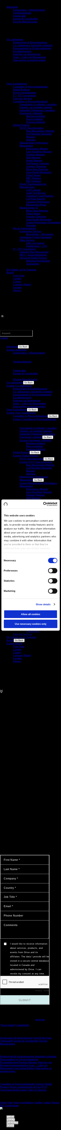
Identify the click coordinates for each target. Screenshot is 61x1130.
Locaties (17, 287)
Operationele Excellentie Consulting (38, 104)
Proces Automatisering (24, 92)
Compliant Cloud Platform (39, 195)
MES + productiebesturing (33, 255)
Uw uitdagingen (15, 39)
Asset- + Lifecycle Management (29, 57)
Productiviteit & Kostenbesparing (30, 42)
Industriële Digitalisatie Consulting (37, 110)
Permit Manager (34, 160)
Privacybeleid (8, 1025)
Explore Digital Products (25, 455)
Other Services (27, 240)
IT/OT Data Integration (31, 128)
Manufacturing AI (29, 207)
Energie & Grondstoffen (25, 18)
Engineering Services (30, 231)
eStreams (30, 139)
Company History (22, 284)
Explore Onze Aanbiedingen (21, 412)
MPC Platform (33, 178)
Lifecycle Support (35, 243)
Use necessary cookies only (30, 623)
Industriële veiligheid (45, 1056)
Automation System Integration (36, 237)
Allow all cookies (30, 614)
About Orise (6, 1102)
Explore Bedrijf (14, 643)
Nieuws (17, 290)
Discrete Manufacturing (25, 21)
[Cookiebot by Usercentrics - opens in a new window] (43, 504)
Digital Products (21, 89)
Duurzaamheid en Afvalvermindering (32, 48)
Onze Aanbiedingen (17, 83)
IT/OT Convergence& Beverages (23, 1088)
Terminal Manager (35, 154)
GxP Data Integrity (35, 198)
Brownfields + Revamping (39, 234)
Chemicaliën (19, 15)
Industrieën (12, 7)
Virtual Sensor (33, 175)
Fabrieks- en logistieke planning (36, 107)
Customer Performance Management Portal (38, 203)
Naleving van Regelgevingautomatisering (26, 1064)
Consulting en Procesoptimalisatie (30, 86)
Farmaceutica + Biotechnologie (29, 10)
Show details (43, 604)
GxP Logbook (33, 190)
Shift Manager (33, 157)
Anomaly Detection (36, 166)
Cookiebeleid (22, 1025)
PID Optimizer (33, 181)
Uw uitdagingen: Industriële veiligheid (32, 45)
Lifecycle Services (22, 98)
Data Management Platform (40, 131)
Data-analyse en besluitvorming (29, 60)
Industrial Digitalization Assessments (38, 262)
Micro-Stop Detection (37, 169)
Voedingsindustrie (22, 12)
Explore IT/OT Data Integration (36, 462)
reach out (40, 1019)
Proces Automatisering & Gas (25, 1087)
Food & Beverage (42, 1038)
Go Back (23, 347)
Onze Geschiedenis (23, 1102)
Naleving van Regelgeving (27, 54)
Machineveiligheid (35, 116)
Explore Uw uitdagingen (19, 385)
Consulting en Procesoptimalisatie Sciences (22, 1084)
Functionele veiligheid (31, 113)
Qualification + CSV (36, 246)
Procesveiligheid (34, 119)
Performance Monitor (37, 148)
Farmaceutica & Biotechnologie (16, 1038)
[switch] (52, 570)
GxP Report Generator (37, 163)
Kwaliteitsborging (22, 51)
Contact (17, 281)
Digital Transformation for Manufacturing (33, 185)
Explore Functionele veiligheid (35, 440)
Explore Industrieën (17, 349)
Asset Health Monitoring (38, 172)
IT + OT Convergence (24, 95)
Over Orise (18, 275)
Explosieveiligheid (35, 122)
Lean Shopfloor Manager (39, 151)
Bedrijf (10, 272)
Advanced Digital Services (33, 257)
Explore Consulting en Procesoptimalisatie (34, 419)
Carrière (17, 278)
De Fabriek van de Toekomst (21, 269)
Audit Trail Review (36, 193)
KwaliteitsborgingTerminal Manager (18, 1062)
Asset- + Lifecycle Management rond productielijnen (23, 1067)
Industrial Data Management (34, 252)
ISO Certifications (9, 1105)
